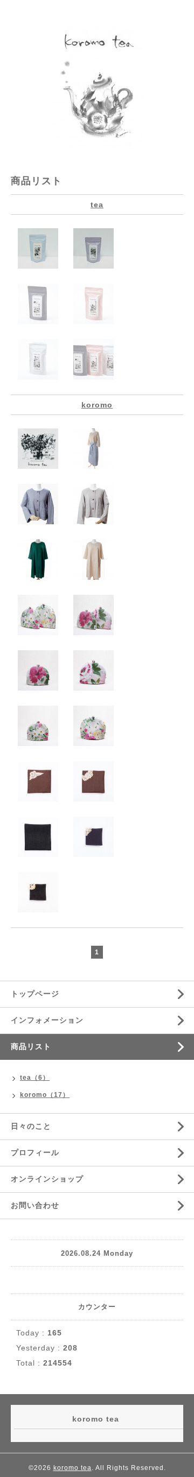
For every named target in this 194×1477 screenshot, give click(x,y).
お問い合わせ (35, 1205)
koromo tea (72, 1468)
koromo (97, 404)
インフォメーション (47, 1020)
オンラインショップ (47, 1178)
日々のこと (31, 1126)
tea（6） (35, 1077)
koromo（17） (45, 1095)
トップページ (35, 993)
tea (97, 204)
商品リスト (31, 1046)
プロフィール (35, 1152)
